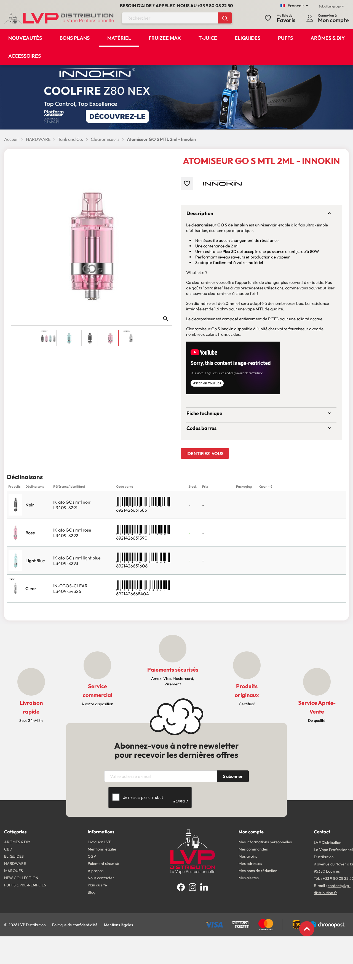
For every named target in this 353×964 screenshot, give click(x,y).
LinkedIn (204, 887)
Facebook (181, 887)
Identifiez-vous (204, 453)
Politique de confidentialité (75, 924)
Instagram (192, 887)
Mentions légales (118, 924)
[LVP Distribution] (192, 851)
